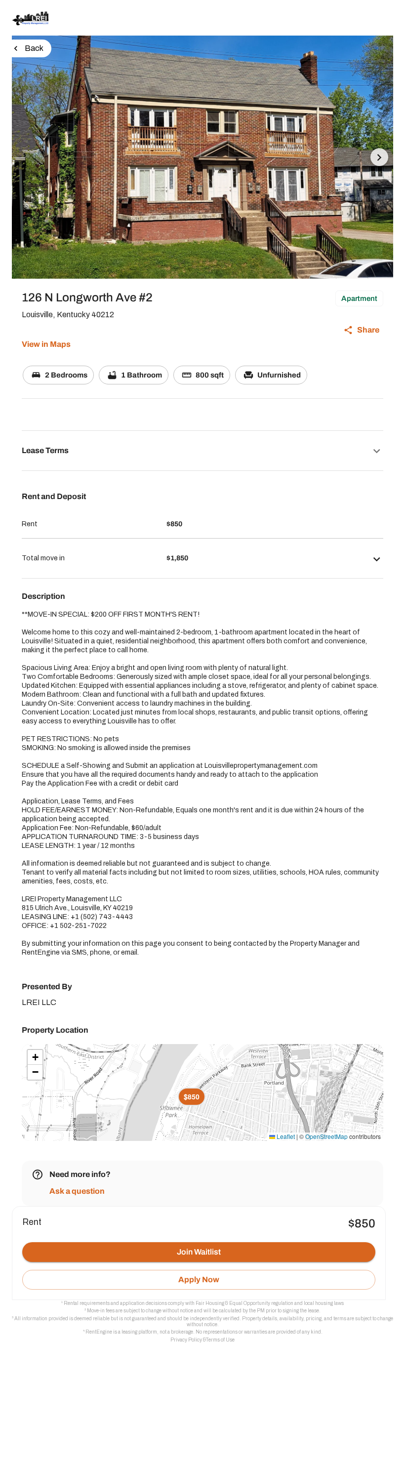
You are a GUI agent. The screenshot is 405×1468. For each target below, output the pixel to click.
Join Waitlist (199, 1252)
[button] (202, 450)
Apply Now (198, 1279)
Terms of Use (220, 1339)
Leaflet (285, 1136)
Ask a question (77, 1191)
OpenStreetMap (326, 1136)
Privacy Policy (186, 1339)
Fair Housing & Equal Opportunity (233, 1303)
